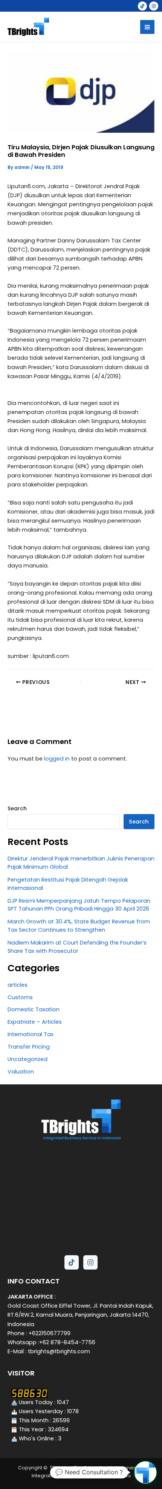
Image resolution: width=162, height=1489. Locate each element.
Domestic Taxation (34, 1009)
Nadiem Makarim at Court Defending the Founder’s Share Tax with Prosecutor (77, 947)
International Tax (30, 1034)
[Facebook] (142, 6)
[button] (145, 1472)
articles (18, 985)
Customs (20, 997)
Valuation (21, 1071)
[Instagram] (153, 6)
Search (17, 808)
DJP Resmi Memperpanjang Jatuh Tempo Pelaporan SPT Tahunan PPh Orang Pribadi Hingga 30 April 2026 (79, 905)
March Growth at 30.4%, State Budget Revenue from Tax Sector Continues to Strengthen (79, 926)
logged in (57, 758)
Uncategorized (27, 1059)
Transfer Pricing (29, 1046)
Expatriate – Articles (35, 1022)
